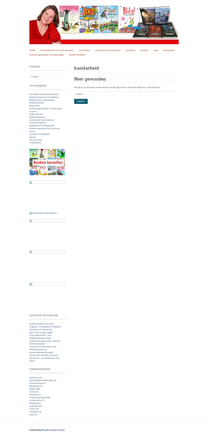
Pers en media (35, 140)
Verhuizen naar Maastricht (40, 329)
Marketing (33, 403)
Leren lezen (84, 50)
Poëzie (32, 409)
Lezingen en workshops (39, 134)
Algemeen (33, 377)
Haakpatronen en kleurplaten (42, 125)
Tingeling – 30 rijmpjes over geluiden (45, 326)
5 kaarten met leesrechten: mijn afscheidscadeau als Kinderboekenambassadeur (42, 349)
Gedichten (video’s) (37, 122)
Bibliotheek (34, 386)
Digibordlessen (36, 114)
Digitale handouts (37, 117)
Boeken (32, 389)
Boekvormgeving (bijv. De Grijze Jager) (47, 54)
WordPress (47, 430)
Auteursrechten (36, 383)
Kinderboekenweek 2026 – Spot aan (44, 341)
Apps (156, 50)
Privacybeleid (35, 142)
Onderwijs (33, 406)
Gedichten (130, 50)
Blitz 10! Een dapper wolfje (40, 332)
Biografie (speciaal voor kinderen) (44, 97)
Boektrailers (34, 105)
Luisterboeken (35, 400)
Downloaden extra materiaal (41, 120)
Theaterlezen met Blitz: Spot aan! (43, 355)
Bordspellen (169, 50)
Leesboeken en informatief (107, 50)
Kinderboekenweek (37, 397)
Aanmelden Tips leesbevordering (43, 94)
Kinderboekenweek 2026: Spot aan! (44, 128)
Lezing (32, 131)
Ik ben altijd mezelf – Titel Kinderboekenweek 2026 (40, 336)
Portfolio (60, 430)
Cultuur (32, 391)
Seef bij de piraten (37, 343)
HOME (32, 50)
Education (33, 394)
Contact (32, 111)
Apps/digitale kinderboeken (41, 380)
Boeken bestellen (77, 54)
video (31, 414)
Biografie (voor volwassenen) (42, 100)
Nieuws (32, 137)
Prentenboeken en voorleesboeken (57, 50)
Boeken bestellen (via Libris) (41, 324)
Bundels (144, 50)
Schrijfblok (34, 411)
